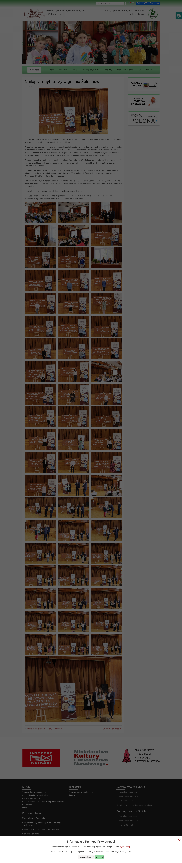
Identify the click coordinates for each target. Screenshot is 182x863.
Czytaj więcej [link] (124, 847)
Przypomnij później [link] (86, 857)
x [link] (179, 840)
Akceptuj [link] (100, 857)
